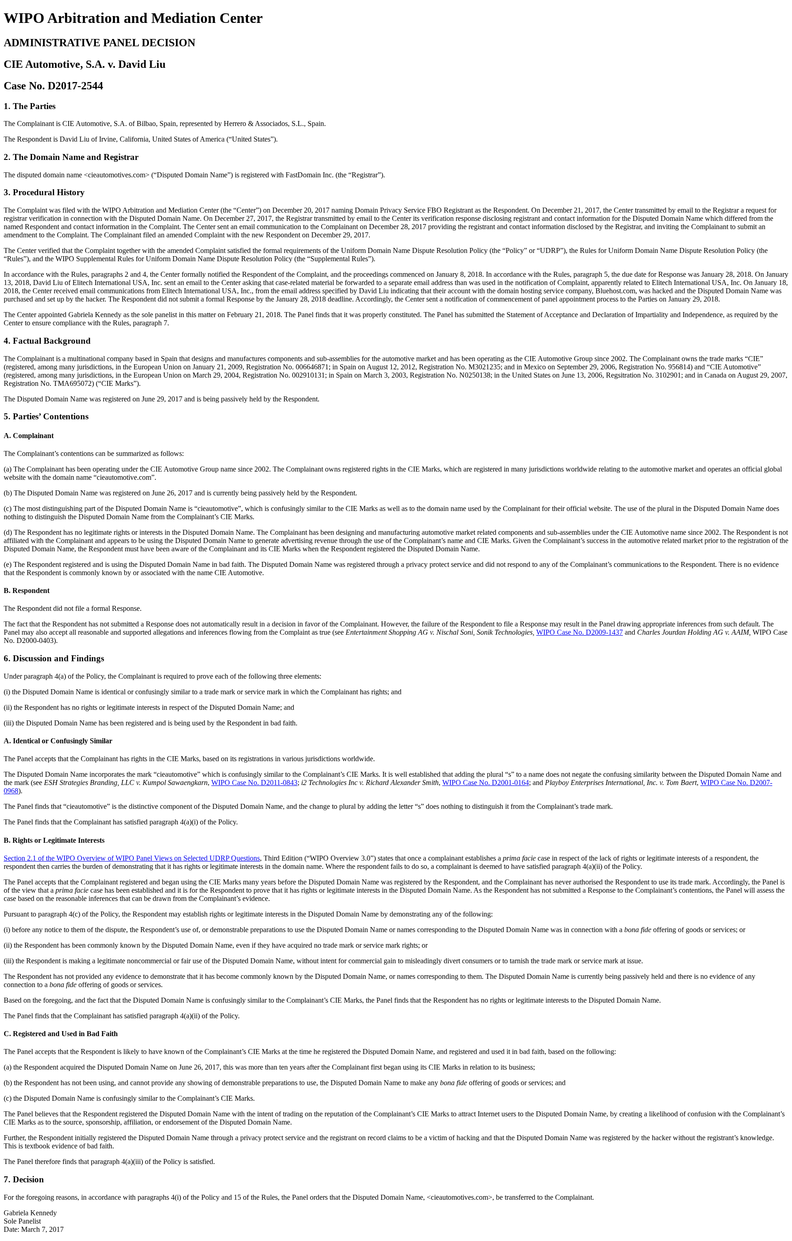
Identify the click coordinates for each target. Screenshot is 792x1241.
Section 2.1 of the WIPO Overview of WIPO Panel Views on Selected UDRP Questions (132, 858)
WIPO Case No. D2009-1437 (579, 632)
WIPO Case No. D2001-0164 (485, 782)
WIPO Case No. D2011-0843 (254, 782)
